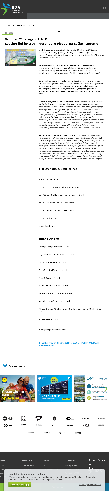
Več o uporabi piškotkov (90, 484)
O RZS (2, 466)
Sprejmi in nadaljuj (20, 485)
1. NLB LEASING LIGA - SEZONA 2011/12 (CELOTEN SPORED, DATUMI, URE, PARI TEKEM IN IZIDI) (69, 344)
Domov (8, 25)
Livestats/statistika (29, 466)
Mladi (46, 466)
